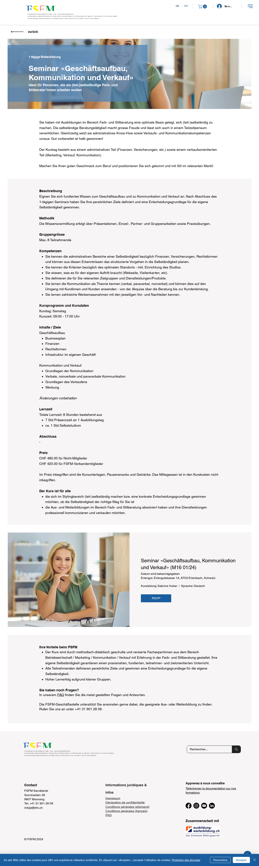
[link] (203, 7)
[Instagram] (196, 806)
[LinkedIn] (212, 806)
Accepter (241, 860)
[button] (250, 6)
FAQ (60, 695)
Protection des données (186, 860)
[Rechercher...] (236, 749)
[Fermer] (254, 860)
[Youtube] (204, 806)
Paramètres (220, 860)
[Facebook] (189, 806)
